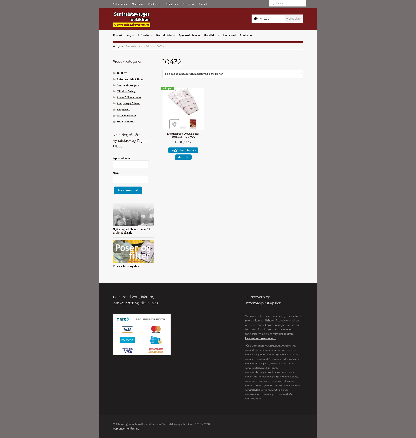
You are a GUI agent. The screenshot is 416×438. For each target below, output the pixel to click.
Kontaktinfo (164, 35)
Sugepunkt (123, 109)
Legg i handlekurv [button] (183, 150)
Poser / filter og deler (127, 266)
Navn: (116, 173)
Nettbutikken (120, 4)
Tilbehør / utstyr (126, 91)
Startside (246, 35)
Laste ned (229, 35)
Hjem (120, 46)
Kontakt (203, 4)
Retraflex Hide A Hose (130, 79)
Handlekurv (154, 4)
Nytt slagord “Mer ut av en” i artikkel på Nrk (131, 231)
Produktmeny (122, 35)
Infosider (144, 35)
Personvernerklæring (126, 428)
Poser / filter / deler (129, 97)
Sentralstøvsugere (128, 85)
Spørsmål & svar (189, 35)
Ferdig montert (126, 121)
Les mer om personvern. (260, 338)
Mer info (183, 157)
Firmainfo (188, 4)
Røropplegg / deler (128, 103)
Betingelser (172, 4)
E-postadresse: (122, 158)
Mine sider (137, 4)
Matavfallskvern (126, 115)
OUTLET (122, 73)
